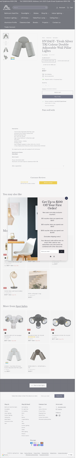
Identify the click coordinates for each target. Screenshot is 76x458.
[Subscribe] (61, 251)
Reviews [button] (6, 455)
